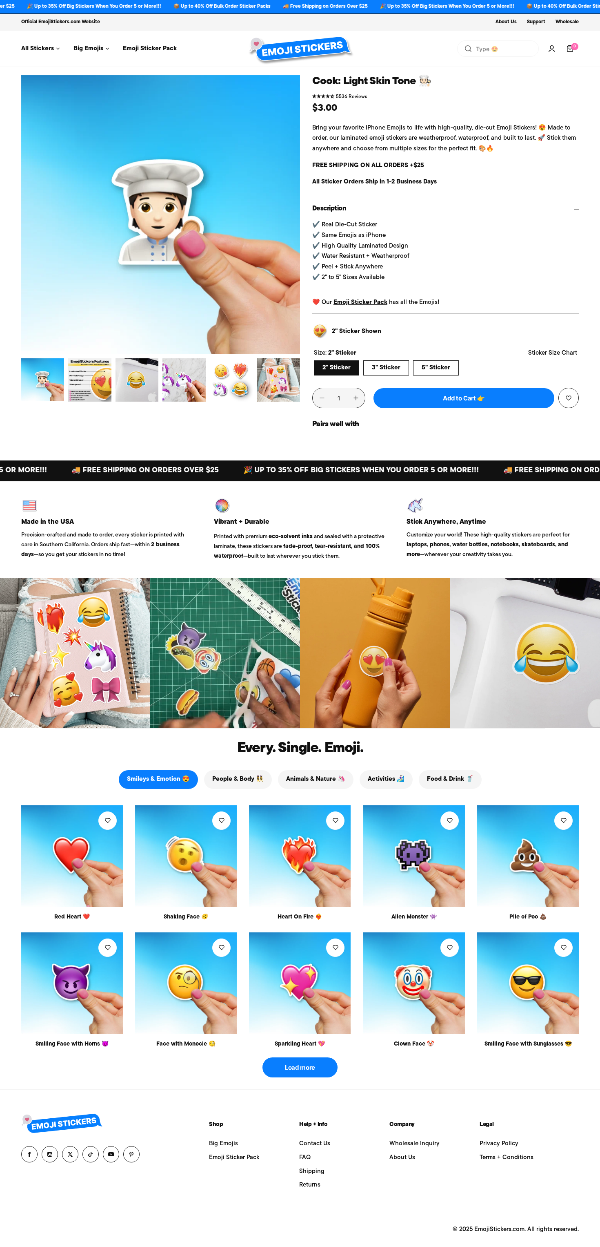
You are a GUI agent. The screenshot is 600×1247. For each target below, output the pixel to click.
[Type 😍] (468, 48)
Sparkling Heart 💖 (300, 1044)
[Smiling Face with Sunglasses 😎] (528, 983)
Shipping (311, 1172)
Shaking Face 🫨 (186, 917)
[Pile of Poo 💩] (528, 856)
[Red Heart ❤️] (72, 856)
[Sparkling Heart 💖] (300, 983)
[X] (70, 1154)
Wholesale (567, 22)
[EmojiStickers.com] (300, 48)
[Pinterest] (131, 1154)
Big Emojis (223, 1144)
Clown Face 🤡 (414, 1044)
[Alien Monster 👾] (414, 856)
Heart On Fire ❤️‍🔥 (300, 917)
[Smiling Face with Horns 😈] (72, 983)
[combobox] (498, 48)
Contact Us (314, 1144)
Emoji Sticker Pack (360, 302)
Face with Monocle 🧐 (186, 1044)
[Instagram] (50, 1154)
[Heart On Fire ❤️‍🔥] (300, 856)
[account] (552, 49)
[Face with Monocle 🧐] (186, 983)
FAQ (305, 1158)
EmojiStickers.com (59, 22)
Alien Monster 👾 (414, 917)
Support (536, 22)
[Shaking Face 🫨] (186, 856)
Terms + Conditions (506, 1158)
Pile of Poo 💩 (528, 917)
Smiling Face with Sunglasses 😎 (528, 1044)
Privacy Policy (499, 1144)
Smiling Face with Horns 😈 (72, 1044)
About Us (506, 22)
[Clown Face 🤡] (414, 983)
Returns (309, 1185)
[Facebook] (29, 1154)
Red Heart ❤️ (72, 917)
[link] (75, 653)
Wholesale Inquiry (414, 1144)
